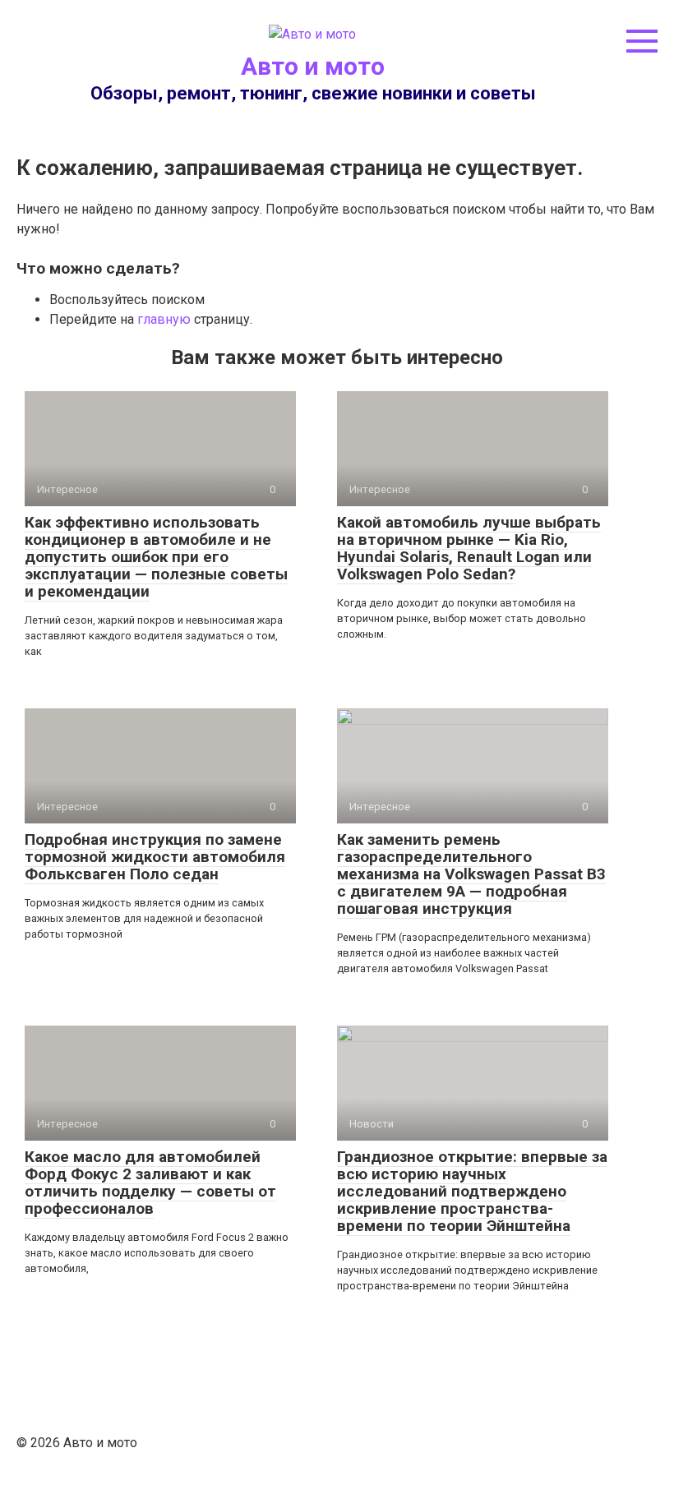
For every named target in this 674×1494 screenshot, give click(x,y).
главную (164, 319)
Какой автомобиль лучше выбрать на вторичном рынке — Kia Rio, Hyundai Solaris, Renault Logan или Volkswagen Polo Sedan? (469, 548)
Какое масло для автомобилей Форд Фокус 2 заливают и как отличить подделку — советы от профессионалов (150, 1182)
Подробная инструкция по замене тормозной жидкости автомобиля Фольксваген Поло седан (155, 856)
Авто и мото (313, 66)
